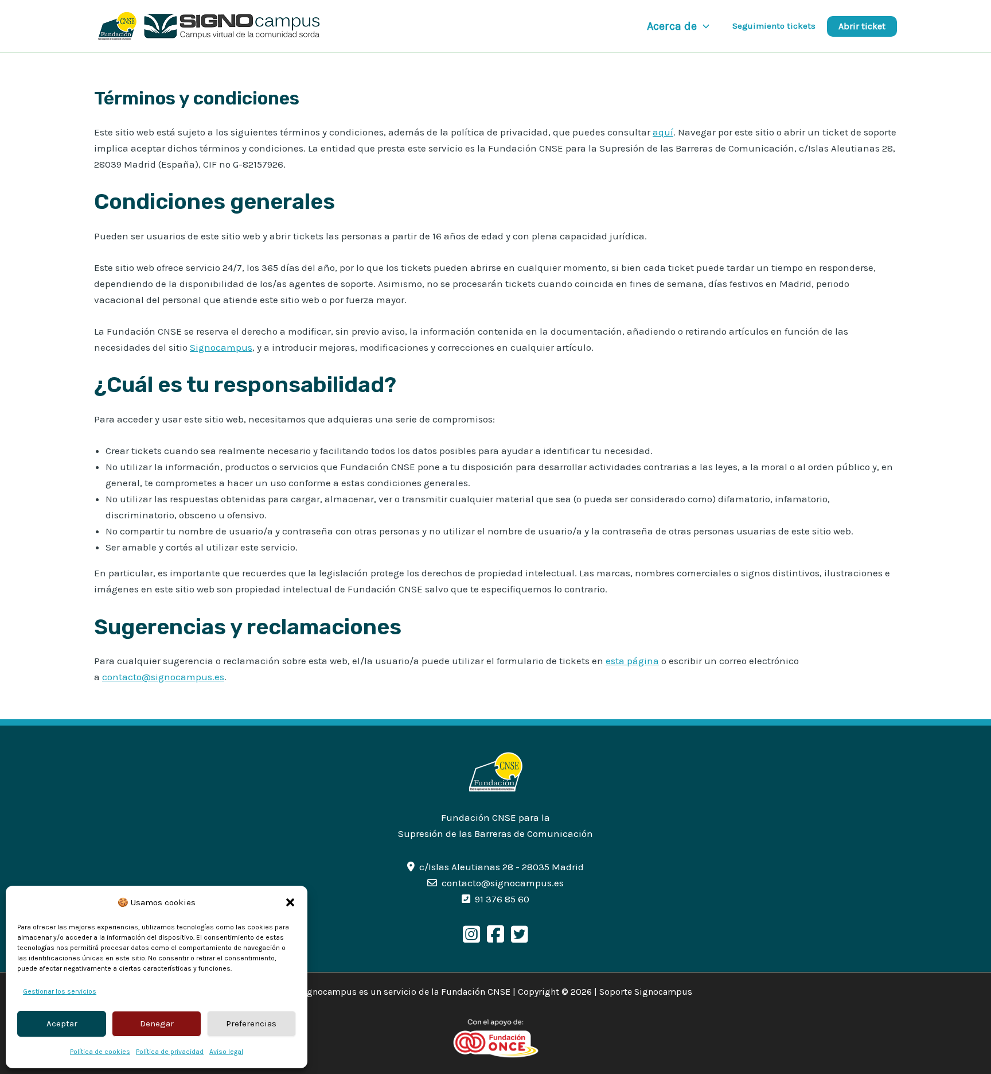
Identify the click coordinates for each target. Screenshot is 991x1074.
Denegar (157, 1023)
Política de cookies (100, 1052)
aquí (663, 132)
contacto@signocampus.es (163, 677)
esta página (632, 660)
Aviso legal (226, 1052)
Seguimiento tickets (774, 26)
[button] (290, 902)
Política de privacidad (170, 1052)
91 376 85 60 (502, 899)
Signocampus (221, 347)
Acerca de (672, 26)
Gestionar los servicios (59, 991)
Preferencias (251, 1023)
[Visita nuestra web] (496, 771)
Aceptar (61, 1023)
